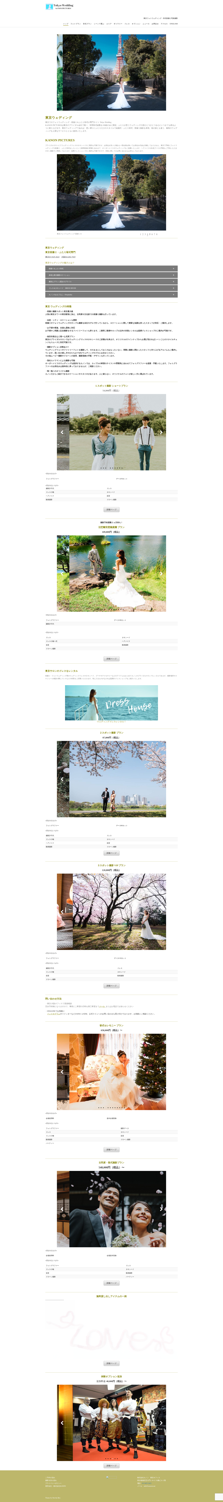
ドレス (127, 24)
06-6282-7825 (70, 257)
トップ (65, 24)
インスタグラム (53, 1014)
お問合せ (155, 24)
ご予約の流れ (50, 1477)
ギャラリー (118, 24)
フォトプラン (76, 24)
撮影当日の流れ (51, 1480)
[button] (111, 268)
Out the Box (56, 1498)
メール (102, 1006)
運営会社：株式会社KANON (55, 1486)
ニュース (146, 24)
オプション (136, 24)
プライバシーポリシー (53, 1483)
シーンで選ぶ (99, 24)
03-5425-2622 (54, 257)
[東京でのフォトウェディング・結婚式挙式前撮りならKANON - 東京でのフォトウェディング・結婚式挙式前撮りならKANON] (59, 7)
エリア (109, 24)
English (174, 24)
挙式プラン (87, 24)
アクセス (164, 24)
